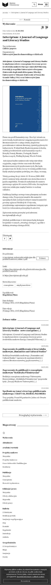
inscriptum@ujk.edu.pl (12, 215)
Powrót (27, 20)
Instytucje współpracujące (13, 519)
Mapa (5, 550)
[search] (34, 4)
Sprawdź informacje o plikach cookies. (30, 577)
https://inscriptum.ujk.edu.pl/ (16, 276)
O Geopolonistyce (10, 546)
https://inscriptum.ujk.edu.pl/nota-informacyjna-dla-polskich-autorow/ (24, 270)
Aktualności (7, 443)
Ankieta (5, 537)
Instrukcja (6, 533)
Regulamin (7, 530)
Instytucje (6, 553)
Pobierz (42, 258)
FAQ (4, 523)
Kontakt (6, 526)
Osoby (5, 557)
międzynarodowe (23, 285)
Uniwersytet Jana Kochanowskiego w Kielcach (23, 54)
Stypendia (6, 499)
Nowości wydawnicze (11, 483)
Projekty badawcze (10, 460)
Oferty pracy (8, 503)
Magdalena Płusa (10, 295)
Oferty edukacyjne (10, 496)
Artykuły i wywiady (10, 448)
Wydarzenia (8, 438)
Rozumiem (25, 581)
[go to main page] (11, 5)
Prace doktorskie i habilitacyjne (15, 463)
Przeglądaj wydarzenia (30, 415)
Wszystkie (6, 456)
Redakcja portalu (9, 516)
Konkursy (6, 467)
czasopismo (8, 285)
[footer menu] (4, 433)
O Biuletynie (7, 512)
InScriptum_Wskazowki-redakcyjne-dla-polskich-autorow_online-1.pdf (19, 258)
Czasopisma (7, 480)
